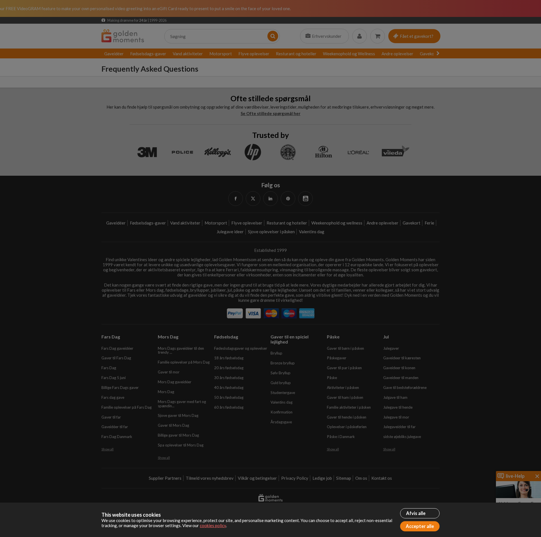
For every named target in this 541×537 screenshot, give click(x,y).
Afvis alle (415, 513)
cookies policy (213, 525)
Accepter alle (420, 526)
